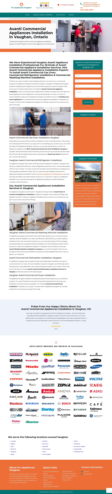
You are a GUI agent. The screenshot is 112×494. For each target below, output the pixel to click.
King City (13, 449)
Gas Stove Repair (48, 475)
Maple (12, 454)
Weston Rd (77, 443)
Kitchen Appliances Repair (49, 479)
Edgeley (13, 443)
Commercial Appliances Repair (50, 472)
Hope (12, 446)
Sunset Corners (46, 449)
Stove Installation (67, 478)
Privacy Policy (66, 480)
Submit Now (88, 102)
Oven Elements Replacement (48, 483)
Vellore (76, 441)
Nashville (44, 441)
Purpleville (45, 446)
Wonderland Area (78, 451)
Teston (44, 451)
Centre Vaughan (46, 454)
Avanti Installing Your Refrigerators (50, 174)
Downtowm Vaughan (79, 446)
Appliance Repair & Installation (43, 15)
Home (27, 15)
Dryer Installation (67, 471)
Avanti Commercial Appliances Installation (26, 18)
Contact (71, 15)
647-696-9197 (87, 10)
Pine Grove (45, 443)
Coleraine (13, 441)
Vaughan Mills (78, 449)
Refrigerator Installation (69, 475)
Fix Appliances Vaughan (66, 492)
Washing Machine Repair (51, 486)
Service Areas (60, 15)
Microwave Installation (69, 473)
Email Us (86, 471)
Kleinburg (13, 451)
